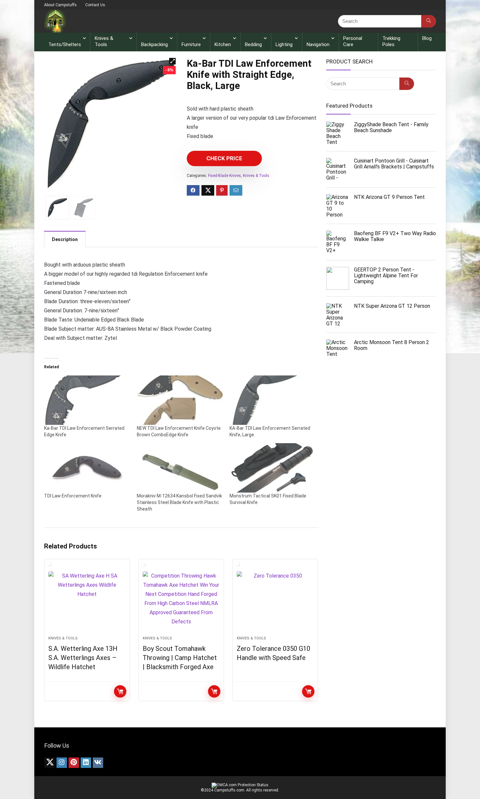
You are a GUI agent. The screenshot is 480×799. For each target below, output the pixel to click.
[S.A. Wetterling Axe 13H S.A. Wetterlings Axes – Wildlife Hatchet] (86, 600)
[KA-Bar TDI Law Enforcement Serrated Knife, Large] (273, 400)
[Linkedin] (86, 762)
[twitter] (49, 762)
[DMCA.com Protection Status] (240, 785)
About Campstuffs (60, 5)
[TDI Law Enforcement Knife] (87, 468)
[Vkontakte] (98, 762)
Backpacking (154, 44)
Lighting (284, 44)
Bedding (253, 44)
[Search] (428, 21)
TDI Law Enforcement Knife (73, 495)
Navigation (318, 44)
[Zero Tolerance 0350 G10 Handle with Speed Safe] (275, 600)
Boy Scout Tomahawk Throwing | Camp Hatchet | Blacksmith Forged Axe (180, 658)
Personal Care (352, 41)
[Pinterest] (74, 762)
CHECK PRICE (224, 158)
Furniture (191, 44)
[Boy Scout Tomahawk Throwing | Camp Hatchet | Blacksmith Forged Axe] (181, 600)
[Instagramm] (61, 762)
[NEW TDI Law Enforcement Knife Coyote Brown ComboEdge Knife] (180, 400)
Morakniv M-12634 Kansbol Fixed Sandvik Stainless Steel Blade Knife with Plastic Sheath (179, 502)
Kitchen (223, 44)
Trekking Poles (391, 41)
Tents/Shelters (64, 44)
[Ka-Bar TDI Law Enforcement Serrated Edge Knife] (87, 400)
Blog (427, 38)
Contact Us (95, 5)
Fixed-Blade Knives (224, 175)
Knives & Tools (104, 41)
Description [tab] (65, 239)
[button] (172, 61)
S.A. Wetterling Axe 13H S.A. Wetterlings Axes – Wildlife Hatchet (83, 658)
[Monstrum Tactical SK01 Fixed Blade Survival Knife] (273, 468)
